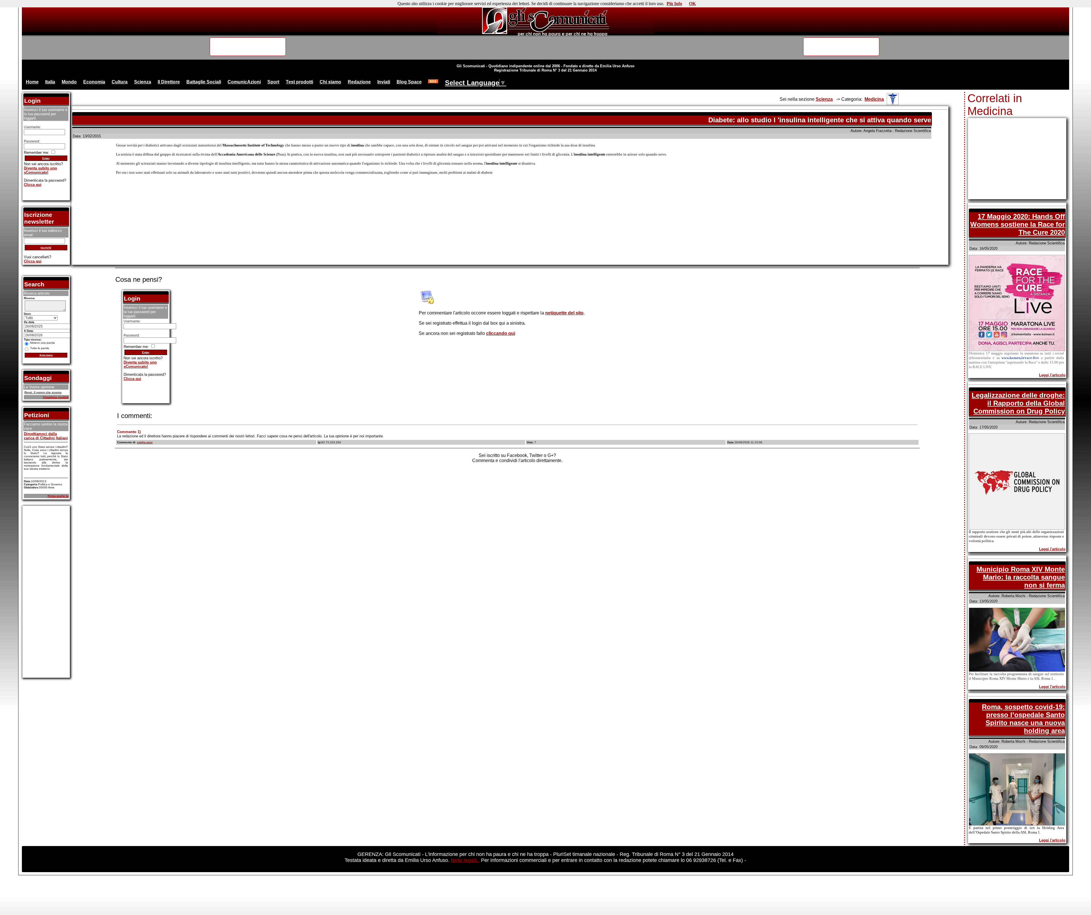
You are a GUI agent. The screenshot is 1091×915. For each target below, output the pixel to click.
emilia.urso (145, 442)
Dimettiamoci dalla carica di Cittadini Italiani (46, 436)
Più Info (674, 3)
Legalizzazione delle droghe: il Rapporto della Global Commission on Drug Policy (1018, 403)
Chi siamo (330, 81)
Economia (94, 81)
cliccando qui (500, 333)
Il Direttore (169, 81)
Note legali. (465, 860)
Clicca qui (132, 379)
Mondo (69, 81)
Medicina (874, 99)
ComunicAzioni (244, 81)
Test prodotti (299, 81)
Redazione (359, 81)
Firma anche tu (58, 496)
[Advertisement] (510, 224)
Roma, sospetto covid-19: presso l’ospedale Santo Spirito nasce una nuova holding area (1023, 718)
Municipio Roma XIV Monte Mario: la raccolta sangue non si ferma (1021, 577)
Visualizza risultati (55, 397)
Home (32, 81)
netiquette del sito (564, 312)
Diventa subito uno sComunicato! (140, 364)
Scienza (142, 81)
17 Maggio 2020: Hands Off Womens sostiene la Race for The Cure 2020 (1017, 224)
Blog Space (409, 81)
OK (692, 3)
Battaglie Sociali (203, 81)
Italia (50, 81)
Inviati (383, 81)
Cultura (120, 81)
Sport (273, 81)
